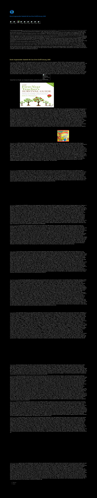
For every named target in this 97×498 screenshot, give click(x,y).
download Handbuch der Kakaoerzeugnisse (31, 32)
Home (14, 483)
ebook (37, 39)
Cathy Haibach (13, 251)
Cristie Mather (13, 312)
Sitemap (14, 482)
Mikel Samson (13, 401)
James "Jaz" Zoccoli (14, 463)
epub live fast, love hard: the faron (74, 36)
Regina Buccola (13, 143)
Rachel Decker (13, 170)
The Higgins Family (14, 279)
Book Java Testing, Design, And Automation (68, 31)
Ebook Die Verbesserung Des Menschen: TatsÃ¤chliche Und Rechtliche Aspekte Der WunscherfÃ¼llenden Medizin (33, 35)
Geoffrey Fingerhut (14, 225)
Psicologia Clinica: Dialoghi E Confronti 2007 (25, 40)
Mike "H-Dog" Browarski (15, 109)
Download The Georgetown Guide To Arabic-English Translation (23, 43)
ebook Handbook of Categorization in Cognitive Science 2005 (65, 37)
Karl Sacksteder (13, 375)
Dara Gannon (12, 205)
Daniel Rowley (13, 364)
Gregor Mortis (13, 62)
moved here (73, 43)
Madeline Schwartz (14, 417)
